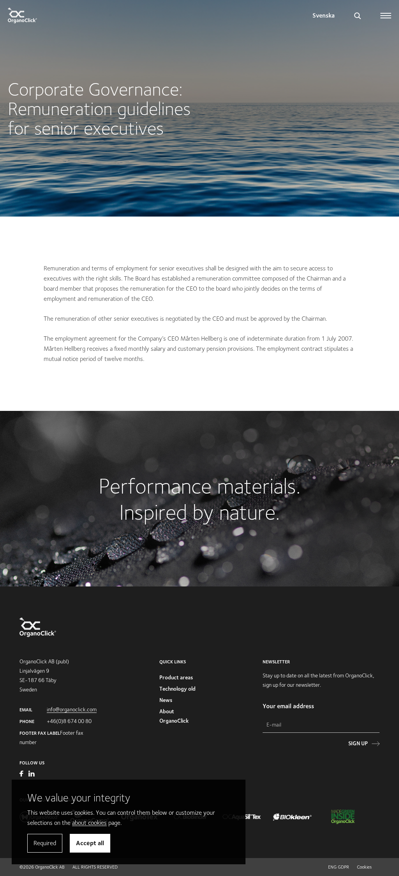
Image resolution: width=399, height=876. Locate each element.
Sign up (358, 743)
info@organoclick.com (72, 709)
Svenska (323, 15)
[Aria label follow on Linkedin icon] (31, 774)
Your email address (288, 706)
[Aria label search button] (357, 15)
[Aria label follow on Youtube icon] (22, 774)
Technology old (177, 689)
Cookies (364, 867)
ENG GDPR (338, 867)
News (165, 700)
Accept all (90, 843)
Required (45, 843)
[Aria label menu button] (386, 12)
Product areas (176, 677)
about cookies (89, 822)
